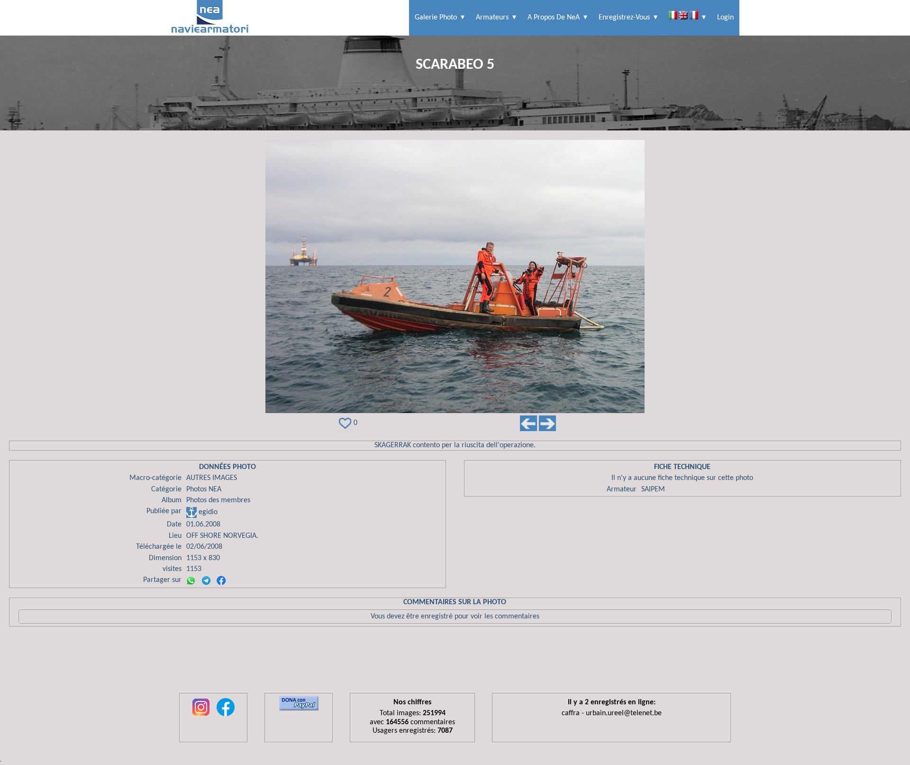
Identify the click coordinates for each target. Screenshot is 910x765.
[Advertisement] (455, 662)
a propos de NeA (554, 17)
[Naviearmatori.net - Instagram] (201, 716)
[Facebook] (221, 580)
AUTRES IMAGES (211, 478)
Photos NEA (203, 489)
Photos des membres (218, 500)
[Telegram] (206, 580)
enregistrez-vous (624, 17)
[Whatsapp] (191, 580)
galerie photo (436, 17)
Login (725, 17)
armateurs (492, 17)
